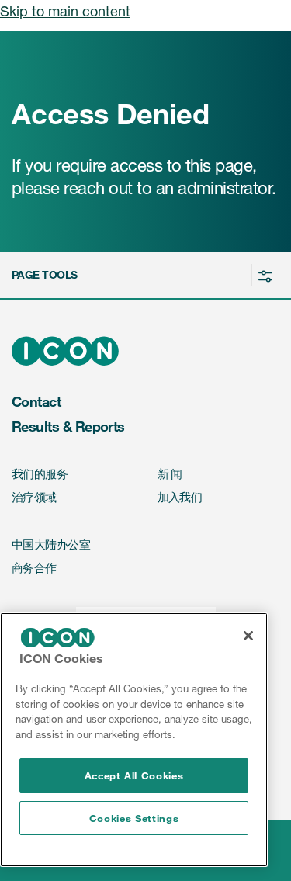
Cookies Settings (134, 818)
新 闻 (170, 474)
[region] (134, 739)
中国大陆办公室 (51, 544)
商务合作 (34, 567)
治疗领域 (34, 497)
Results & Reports (68, 426)
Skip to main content (65, 10)
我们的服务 (40, 474)
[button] (143, 275)
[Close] (248, 636)
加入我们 (180, 497)
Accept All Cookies (134, 775)
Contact (36, 401)
